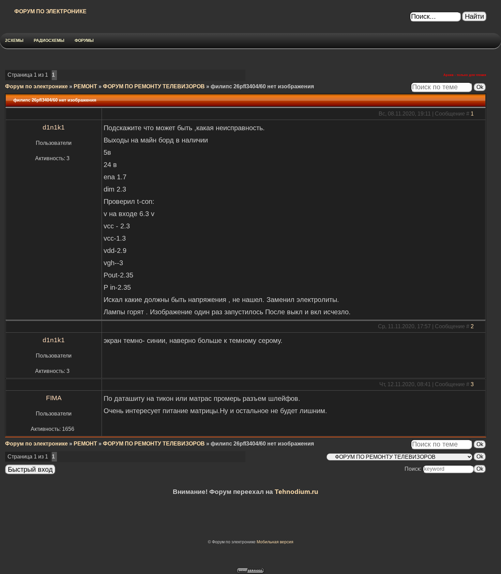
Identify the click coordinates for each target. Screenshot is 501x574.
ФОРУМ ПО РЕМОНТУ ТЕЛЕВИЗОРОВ (154, 86)
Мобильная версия (275, 542)
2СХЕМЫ (14, 40)
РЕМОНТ (85, 86)
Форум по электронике (36, 86)
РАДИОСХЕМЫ (49, 40)
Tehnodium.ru (296, 491)
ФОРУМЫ (84, 40)
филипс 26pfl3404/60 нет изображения (262, 86)
